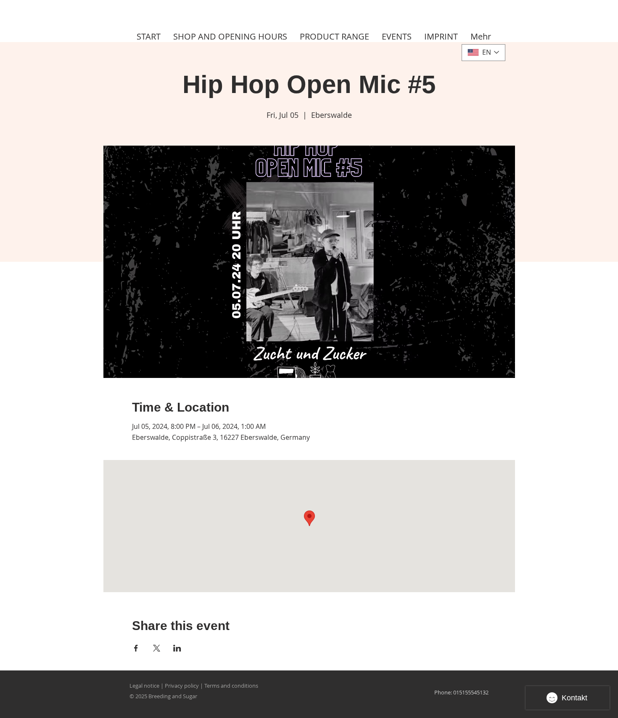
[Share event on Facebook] (136, 648)
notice (151, 685)
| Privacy (172, 685)
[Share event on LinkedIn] (177, 648)
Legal (136, 685)
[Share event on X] (157, 648)
